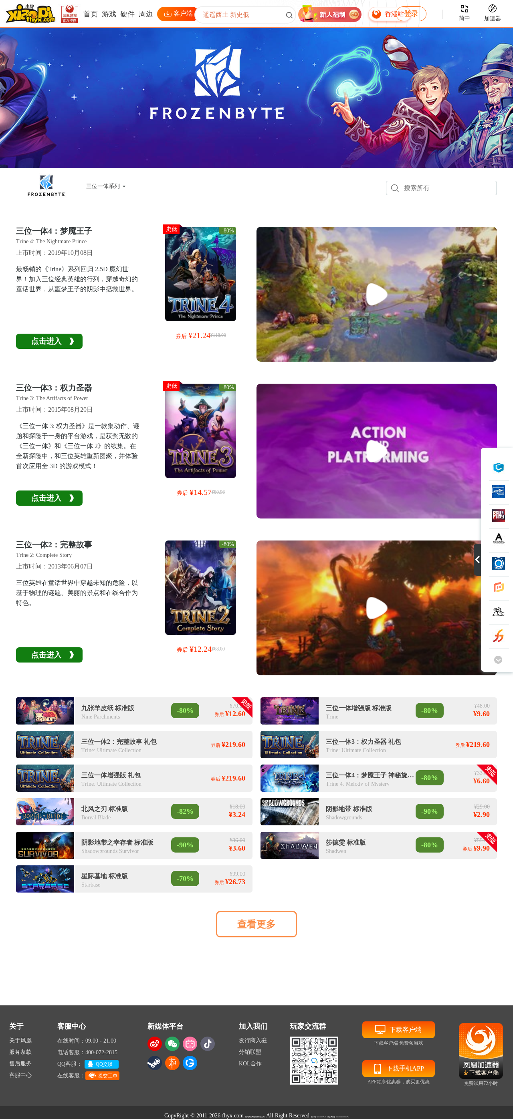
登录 (411, 14)
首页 (90, 14)
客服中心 (20, 1075)
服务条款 (20, 1052)
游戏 (109, 14)
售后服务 (20, 1064)
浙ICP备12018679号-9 (318, 1117)
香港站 (394, 13)
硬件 (127, 14)
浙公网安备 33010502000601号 (338, 1117)
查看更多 (256, 924)
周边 (146, 14)
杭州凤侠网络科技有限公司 (255, 1117)
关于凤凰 (20, 1040)
